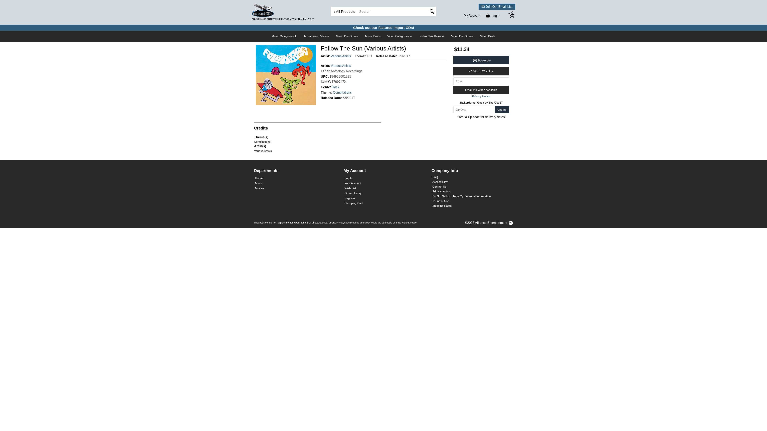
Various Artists (341, 56)
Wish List (350, 188)
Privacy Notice (441, 191)
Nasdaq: (306, 19)
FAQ (435, 177)
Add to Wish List (483, 71)
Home (259, 178)
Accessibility (440, 181)
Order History (353, 193)
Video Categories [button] (398, 36)
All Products (345, 12)
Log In (349, 178)
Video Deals (487, 36)
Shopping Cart (354, 203)
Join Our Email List (499, 6)
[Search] (431, 11)
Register (350, 198)
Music (258, 183)
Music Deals (373, 36)
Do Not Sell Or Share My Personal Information (461, 196)
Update (502, 109)
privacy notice (481, 96)
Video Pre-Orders (462, 36)
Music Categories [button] (283, 36)
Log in (495, 16)
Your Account (353, 183)
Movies (259, 188)
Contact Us (439, 186)
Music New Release (316, 36)
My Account (472, 15)
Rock (335, 87)
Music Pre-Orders (347, 36)
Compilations (342, 92)
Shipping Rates (442, 205)
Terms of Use (440, 201)
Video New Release (432, 36)
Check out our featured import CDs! (383, 28)
